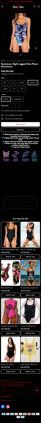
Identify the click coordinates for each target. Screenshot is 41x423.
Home (3, 61)
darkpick (22, 421)
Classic (6, 99)
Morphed (18, 99)
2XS (4, 83)
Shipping (4, 74)
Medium (33, 83)
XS (13, 83)
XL (14, 89)
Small (22, 83)
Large (5, 89)
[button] (2, 6)
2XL (22, 89)
